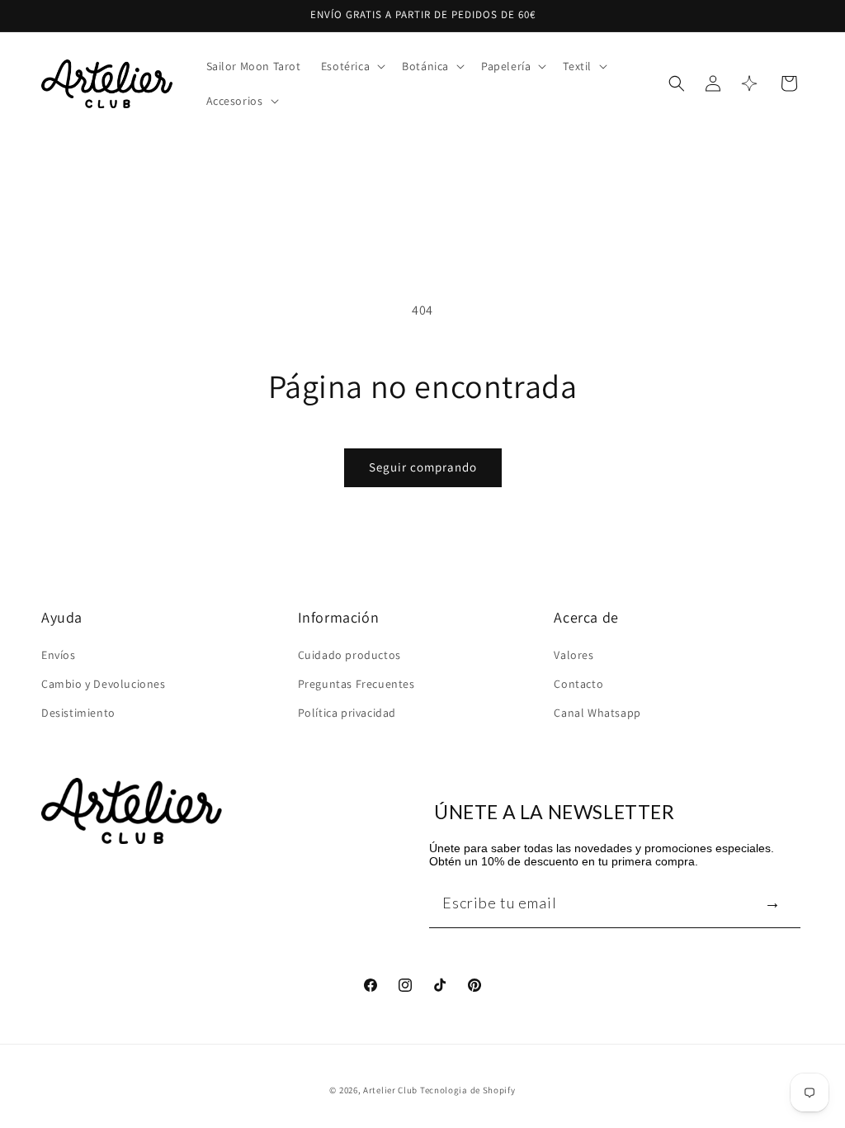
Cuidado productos (349, 654)
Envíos (58, 654)
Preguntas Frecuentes (356, 683)
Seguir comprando (423, 467)
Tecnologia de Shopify (468, 1090)
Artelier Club (390, 1090)
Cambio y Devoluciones (103, 683)
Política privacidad (347, 712)
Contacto (578, 683)
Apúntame (772, 902)
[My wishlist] (749, 83)
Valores (573, 654)
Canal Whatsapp (597, 712)
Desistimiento (78, 712)
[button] (351, 66)
